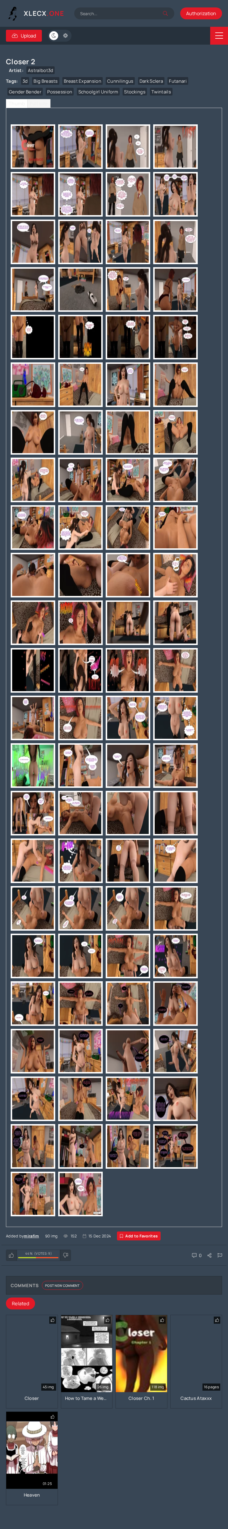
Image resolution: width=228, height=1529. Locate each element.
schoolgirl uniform (98, 92)
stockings (134, 92)
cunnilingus (120, 81)
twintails (161, 92)
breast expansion (82, 81)
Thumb (17, 103)
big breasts (46, 81)
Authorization (201, 13)
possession (59, 92)
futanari (177, 81)
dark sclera (151, 81)
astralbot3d (40, 70)
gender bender (25, 92)
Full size (39, 103)
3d (25, 81)
